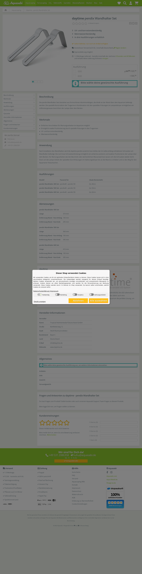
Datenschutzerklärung (41, 291)
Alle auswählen (98, 300)
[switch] (39, 294)
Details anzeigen (40, 301)
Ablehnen (78, 300)
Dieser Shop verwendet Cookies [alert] (71, 273)
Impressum (54, 291)
